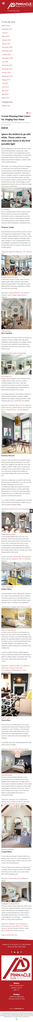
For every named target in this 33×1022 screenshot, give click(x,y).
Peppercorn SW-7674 (18, 559)
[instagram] (21, 952)
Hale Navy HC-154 (14, 799)
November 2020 (7, 51)
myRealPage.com (19, 1008)
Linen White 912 (16, 926)
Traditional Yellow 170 (16, 666)
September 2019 (7, 76)
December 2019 (7, 65)
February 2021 (6, 40)
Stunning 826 (13, 749)
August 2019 (6, 80)
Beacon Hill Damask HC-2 (14, 670)
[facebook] (11, 952)
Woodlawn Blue (14, 405)
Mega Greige (17, 295)
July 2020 (5, 62)
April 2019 (5, 94)
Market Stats (6, 106)
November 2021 (7, 29)
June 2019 (5, 87)
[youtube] (18, 952)
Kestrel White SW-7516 (16, 293)
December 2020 (7, 47)
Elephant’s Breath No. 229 (17, 252)
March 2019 (6, 98)
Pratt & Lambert (25, 607)
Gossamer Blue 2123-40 (14, 410)
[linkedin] (14, 952)
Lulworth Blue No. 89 (18, 407)
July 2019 (5, 83)
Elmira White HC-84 (15, 878)
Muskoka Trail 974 (14, 924)
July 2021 (5, 33)
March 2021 (6, 36)
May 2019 (5, 91)
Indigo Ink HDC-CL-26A (18, 802)
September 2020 (7, 58)
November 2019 (7, 69)
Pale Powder (13, 353)
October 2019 (6, 73)
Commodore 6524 (9, 804)
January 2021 (6, 44)
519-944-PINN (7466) (13, 11)
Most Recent (6, 26)
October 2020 (6, 54)
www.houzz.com (12, 935)
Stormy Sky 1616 (18, 557)
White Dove (9, 930)
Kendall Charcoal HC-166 (17, 509)
